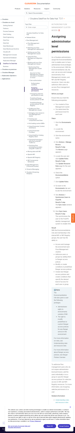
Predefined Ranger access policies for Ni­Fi (37, 98)
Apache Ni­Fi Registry (34, 157)
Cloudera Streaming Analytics (33, 172)
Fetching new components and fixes (36, 119)
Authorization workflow (35, 84)
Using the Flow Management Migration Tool (35, 58)
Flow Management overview (33, 44)
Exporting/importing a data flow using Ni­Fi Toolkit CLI (35, 141)
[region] (39, 418)
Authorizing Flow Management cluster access (35, 68)
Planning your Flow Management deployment (36, 48)
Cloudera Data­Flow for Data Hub (35, 33)
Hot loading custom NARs (37, 123)
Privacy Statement (35, 421)
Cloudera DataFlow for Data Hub (44, 18)
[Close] (70, 407)
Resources (37, 8)
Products (17, 8)
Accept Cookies (64, 426)
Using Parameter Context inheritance (37, 127)
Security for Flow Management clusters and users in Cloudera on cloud (37, 75)
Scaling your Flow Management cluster (35, 109)
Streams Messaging (33, 169)
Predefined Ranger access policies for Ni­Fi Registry (37, 104)
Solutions (27, 8)
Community (56, 8)
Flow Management (32, 40)
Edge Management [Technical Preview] (32, 165)
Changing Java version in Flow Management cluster (36, 114)
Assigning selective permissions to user (37, 94)
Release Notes (31, 37)
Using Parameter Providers (34, 131)
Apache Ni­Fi (31, 154)
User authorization (36, 80)
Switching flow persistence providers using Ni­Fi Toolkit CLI (35, 147)
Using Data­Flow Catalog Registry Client (36, 135)
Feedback (73, 218)
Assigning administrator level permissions (37, 89)
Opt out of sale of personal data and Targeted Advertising (19, 426)
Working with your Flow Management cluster (35, 63)
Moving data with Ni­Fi (34, 151)
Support (46, 8)
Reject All (50, 426)
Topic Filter (28, 24)
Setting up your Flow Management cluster (34, 52)
